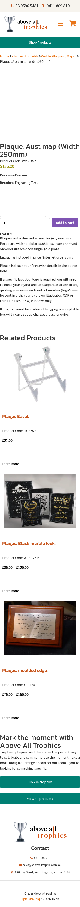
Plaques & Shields (25, 56)
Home (4, 56)
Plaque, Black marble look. (29, 543)
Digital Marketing (30, 899)
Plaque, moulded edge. (25, 670)
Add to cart (65, 222)
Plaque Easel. (15, 416)
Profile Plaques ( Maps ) (59, 56)
